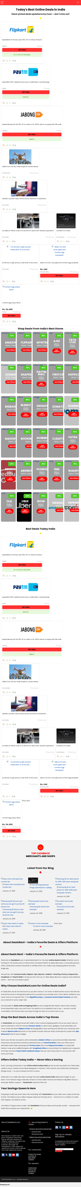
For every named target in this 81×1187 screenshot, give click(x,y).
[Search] (78, 2)
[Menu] (2, 2)
